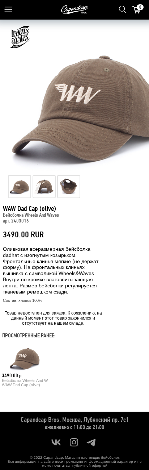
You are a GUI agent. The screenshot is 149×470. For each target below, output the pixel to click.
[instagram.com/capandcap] (74, 442)
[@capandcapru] (92, 442)
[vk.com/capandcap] (56, 442)
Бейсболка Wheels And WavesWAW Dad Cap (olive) (29, 382)
